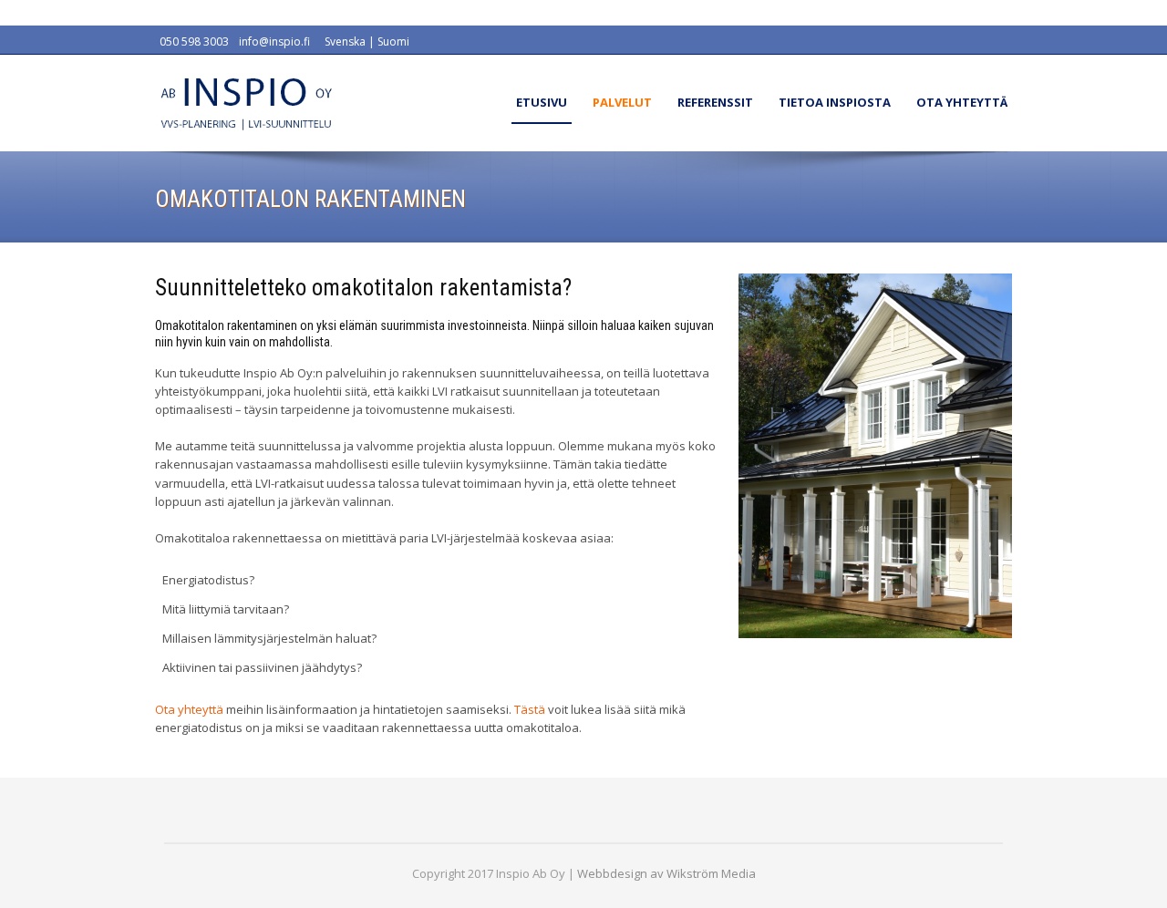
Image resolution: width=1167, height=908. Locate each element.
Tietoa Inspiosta (835, 102)
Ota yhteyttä (961, 102)
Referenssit (715, 102)
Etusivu (541, 102)
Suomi (393, 41)
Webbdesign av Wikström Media (666, 873)
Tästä (529, 709)
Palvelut (622, 102)
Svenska (345, 41)
